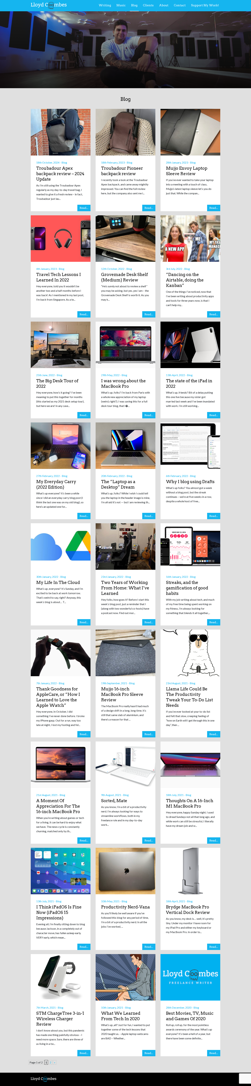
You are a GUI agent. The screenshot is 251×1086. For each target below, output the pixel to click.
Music (121, 5)
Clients (148, 5)
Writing (105, 5)
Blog (134, 5)
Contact (180, 5)
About (163, 5)
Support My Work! (205, 5)
